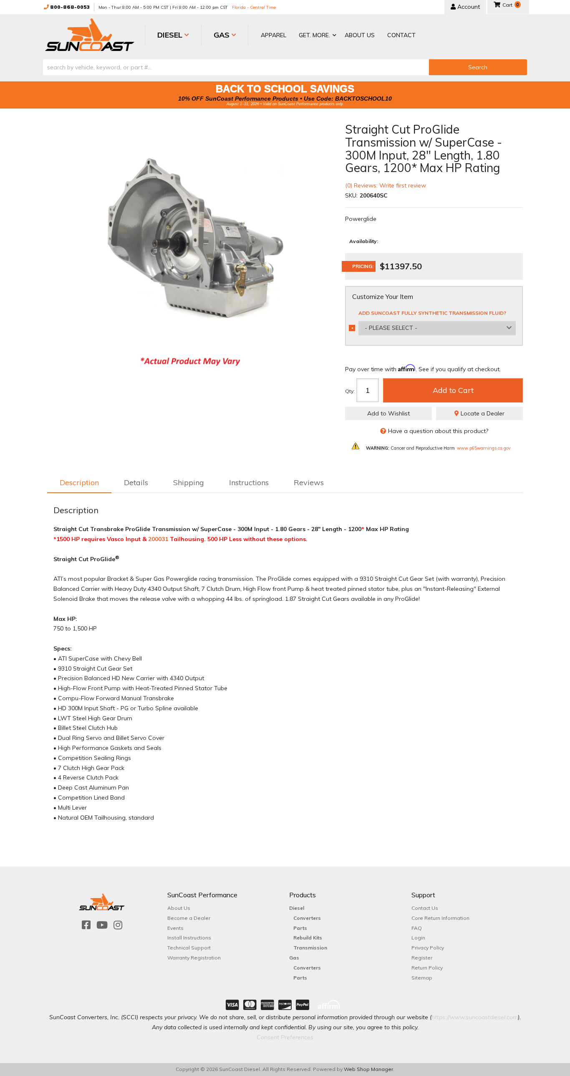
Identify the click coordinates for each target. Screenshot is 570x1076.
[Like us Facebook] (86, 925)
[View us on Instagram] (117, 925)
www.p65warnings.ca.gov (484, 448)
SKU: (351, 195)
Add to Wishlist (388, 413)
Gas (294, 957)
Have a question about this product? (438, 431)
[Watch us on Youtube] (102, 925)
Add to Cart (453, 390)
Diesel (296, 908)
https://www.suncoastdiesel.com (474, 1017)
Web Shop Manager (368, 1069)
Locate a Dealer (481, 413)
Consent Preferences (285, 1037)
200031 (158, 539)
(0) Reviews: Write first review (385, 185)
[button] (315, 35)
